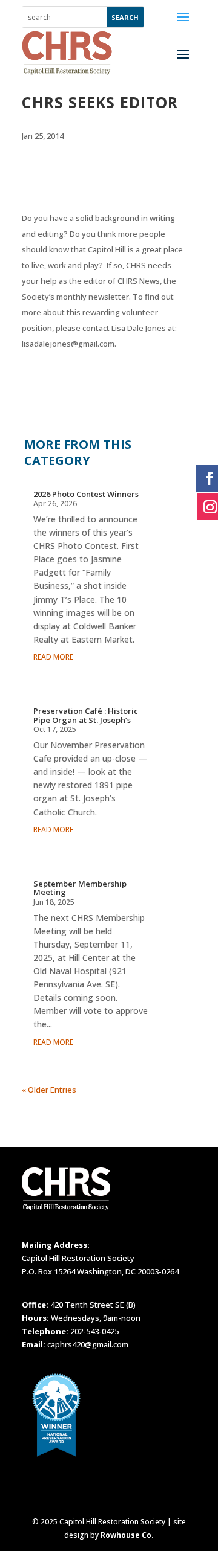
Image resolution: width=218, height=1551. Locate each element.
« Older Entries (49, 1089)
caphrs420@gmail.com (87, 1344)
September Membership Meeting (80, 888)
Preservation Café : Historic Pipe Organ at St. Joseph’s (85, 715)
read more (53, 657)
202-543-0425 (94, 1331)
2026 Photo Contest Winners (86, 494)
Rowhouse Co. (127, 1535)
